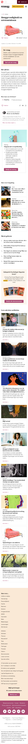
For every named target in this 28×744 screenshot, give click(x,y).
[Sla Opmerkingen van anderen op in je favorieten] (25, 528)
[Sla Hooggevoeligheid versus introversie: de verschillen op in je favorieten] (25, 434)
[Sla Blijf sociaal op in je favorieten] (25, 406)
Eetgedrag (6, 99)
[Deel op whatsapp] (25, 105)
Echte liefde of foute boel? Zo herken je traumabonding (14, 246)
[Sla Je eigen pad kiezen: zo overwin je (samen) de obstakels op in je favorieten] (25, 344)
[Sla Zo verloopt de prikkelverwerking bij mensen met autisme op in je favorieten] (25, 496)
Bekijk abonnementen (18, 6)
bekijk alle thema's (17, 99)
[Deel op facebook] (20, 105)
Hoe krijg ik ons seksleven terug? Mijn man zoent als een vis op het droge (15, 251)
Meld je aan (13, 694)
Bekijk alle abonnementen (14, 301)
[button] (22, 2)
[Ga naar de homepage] (5, 7)
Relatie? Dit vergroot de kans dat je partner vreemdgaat (13, 262)
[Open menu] (26, 6)
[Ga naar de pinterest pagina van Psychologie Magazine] (23, 711)
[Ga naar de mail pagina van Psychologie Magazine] (9, 711)
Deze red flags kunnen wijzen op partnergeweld (12, 256)
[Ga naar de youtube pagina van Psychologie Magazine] (14, 711)
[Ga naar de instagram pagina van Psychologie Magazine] (18, 711)
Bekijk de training (11, 169)
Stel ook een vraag (10, 62)
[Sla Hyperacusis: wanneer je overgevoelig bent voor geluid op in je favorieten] (25, 555)
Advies (6, 14)
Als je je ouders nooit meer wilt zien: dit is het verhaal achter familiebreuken (15, 241)
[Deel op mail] (23, 105)
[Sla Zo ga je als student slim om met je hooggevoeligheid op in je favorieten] (25, 314)
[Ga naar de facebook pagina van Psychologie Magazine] (5, 711)
